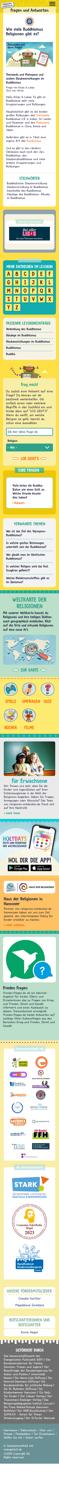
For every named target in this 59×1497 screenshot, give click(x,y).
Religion (12, 441)
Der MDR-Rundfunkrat (32, 1410)
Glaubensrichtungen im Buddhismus (28, 341)
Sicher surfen (34, 1437)
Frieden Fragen (15, 987)
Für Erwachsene (44, 1434)
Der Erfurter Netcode (40, 1418)
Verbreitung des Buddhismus (23, 329)
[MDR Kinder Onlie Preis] (29, 1258)
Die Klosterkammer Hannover (23, 1390)
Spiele (10, 701)
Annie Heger (29, 1332)
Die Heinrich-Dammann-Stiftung (28, 1379)
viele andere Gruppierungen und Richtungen (25, 162)
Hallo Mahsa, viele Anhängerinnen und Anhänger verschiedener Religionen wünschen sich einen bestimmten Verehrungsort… (18, 502)
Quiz (48, 701)
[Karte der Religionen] (29, 650)
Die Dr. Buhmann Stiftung (20, 1388)
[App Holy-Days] (29, 847)
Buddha (10, 354)
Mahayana (42, 122)
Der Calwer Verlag (32, 1396)
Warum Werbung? (29, 221)
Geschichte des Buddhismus (24, 190)
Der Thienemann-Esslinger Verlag (28, 1397)
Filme (29, 727)
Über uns (46, 1430)
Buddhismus (29, 21)
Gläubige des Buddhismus (23, 194)
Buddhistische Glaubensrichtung (27, 183)
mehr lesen (13, 813)
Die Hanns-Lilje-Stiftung (30, 1377)
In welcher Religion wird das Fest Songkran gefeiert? (27, 568)
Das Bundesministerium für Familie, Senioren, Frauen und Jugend (27, 1363)
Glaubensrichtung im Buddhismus (27, 187)
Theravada (42, 115)
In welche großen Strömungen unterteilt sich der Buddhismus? (26, 545)
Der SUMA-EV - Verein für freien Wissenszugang (28, 1414)
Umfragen (29, 701)
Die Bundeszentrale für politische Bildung (28, 1383)
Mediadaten (23, 1434)
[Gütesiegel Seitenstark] (29, 1187)
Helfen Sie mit (13, 1437)
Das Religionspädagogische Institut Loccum (28, 1401)
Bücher (10, 727)
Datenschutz (28, 1430)
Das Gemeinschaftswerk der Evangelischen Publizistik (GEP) (23, 1357)
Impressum (10, 1430)
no (28, 151)
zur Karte (29, 670)
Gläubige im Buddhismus (21, 335)
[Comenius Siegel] (29, 1221)
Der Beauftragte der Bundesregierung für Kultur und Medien (28, 1370)
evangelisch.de (13, 1449)
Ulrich (20, 90)
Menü (52, 4)
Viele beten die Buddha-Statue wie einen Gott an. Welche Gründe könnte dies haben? (28, 491)
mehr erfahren (15, 925)
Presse (8, 1434)
